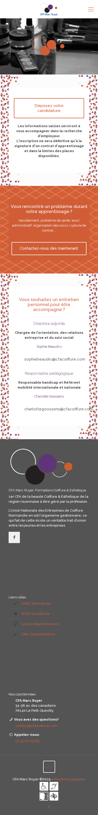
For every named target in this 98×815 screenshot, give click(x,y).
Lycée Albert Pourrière (40, 624)
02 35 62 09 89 (27, 741)
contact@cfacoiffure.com (36, 726)
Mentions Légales (69, 779)
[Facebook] (49, 807)
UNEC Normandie (36, 603)
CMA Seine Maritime (38, 634)
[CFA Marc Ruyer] (49, 9)
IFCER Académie (36, 614)
